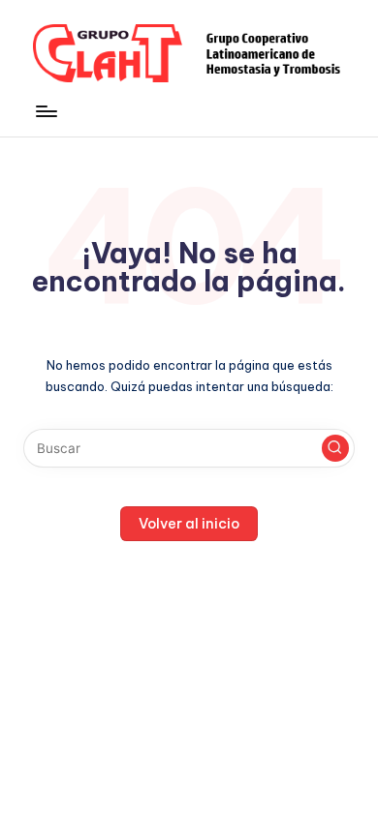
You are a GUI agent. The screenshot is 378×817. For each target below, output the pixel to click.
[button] (335, 448)
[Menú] (45, 111)
